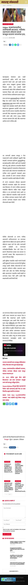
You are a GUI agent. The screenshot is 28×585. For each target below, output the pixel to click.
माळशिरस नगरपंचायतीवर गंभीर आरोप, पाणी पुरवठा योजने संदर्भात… (16, 557)
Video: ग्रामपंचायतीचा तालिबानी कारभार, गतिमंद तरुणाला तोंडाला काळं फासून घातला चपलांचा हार (14, 371)
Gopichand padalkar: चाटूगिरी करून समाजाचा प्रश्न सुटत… (17, 549)
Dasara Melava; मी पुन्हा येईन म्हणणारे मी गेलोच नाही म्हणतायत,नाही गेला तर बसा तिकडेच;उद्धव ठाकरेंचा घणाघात (14, 389)
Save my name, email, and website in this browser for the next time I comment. (14, 530)
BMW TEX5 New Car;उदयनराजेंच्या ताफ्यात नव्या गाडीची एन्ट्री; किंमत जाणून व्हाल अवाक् (14, 397)
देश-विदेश (11, 24)
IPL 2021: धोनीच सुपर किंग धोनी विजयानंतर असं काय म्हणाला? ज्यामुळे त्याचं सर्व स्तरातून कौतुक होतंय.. (14, 380)
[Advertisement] (14, 61)
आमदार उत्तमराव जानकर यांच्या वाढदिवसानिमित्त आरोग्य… (17, 542)
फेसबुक (6, 439)
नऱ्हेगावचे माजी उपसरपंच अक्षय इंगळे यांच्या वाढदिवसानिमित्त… (17, 563)
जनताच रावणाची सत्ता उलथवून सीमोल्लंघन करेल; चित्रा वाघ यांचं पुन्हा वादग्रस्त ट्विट (14, 363)
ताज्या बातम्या (5, 24)
